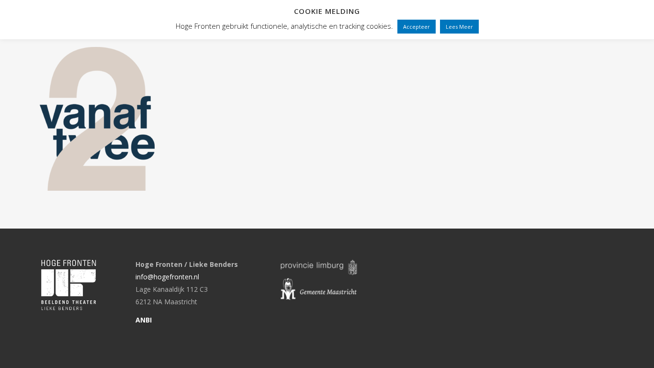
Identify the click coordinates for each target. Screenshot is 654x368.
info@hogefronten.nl (167, 276)
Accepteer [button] (416, 26)
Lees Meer (459, 26)
